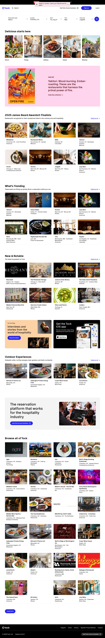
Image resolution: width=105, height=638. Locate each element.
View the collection (54, 95)
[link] (16, 135)
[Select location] (46, 19)
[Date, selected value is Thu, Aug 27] (61, 19)
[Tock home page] (6, 8)
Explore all (94, 118)
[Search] (96, 19)
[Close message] (68, 4)
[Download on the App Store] (65, 337)
